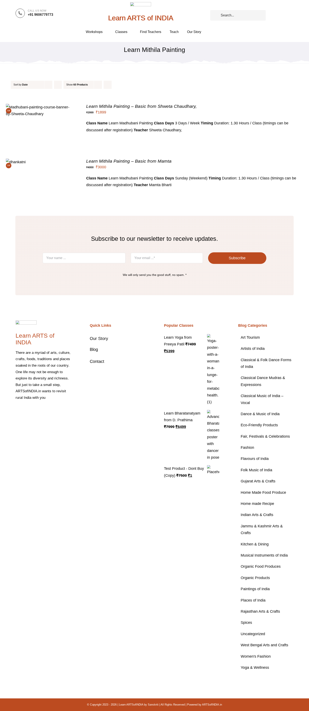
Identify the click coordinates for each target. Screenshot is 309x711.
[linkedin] (50, 410)
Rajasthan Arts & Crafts (260, 611)
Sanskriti (153, 704)
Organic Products (255, 578)
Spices (246, 622)
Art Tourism (250, 337)
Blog (94, 349)
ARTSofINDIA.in (212, 704)
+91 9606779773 (40, 14)
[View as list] (116, 85)
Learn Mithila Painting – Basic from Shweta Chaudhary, (141, 106)
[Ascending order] (58, 84)
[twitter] (23, 410)
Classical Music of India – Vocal (262, 399)
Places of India (253, 600)
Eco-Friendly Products (259, 425)
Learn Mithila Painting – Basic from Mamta (129, 161)
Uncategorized (253, 634)
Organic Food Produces (261, 566)
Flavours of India (255, 459)
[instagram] (30, 410)
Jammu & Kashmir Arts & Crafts (262, 529)
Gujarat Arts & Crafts (258, 481)
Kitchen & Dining (255, 544)
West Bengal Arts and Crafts (264, 645)
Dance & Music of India (260, 414)
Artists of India (253, 348)
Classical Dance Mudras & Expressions (263, 381)
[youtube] (43, 410)
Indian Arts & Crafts (257, 515)
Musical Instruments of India (264, 555)
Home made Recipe (257, 504)
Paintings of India (255, 589)
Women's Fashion (256, 656)
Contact (97, 361)
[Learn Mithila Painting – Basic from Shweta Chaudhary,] (40, 107)
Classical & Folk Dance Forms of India (266, 363)
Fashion (247, 447)
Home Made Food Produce (263, 492)
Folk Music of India (256, 470)
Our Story (99, 338)
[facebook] (17, 410)
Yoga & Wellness (255, 667)
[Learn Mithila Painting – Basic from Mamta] (16, 162)
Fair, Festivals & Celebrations (265, 436)
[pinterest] (37, 410)
